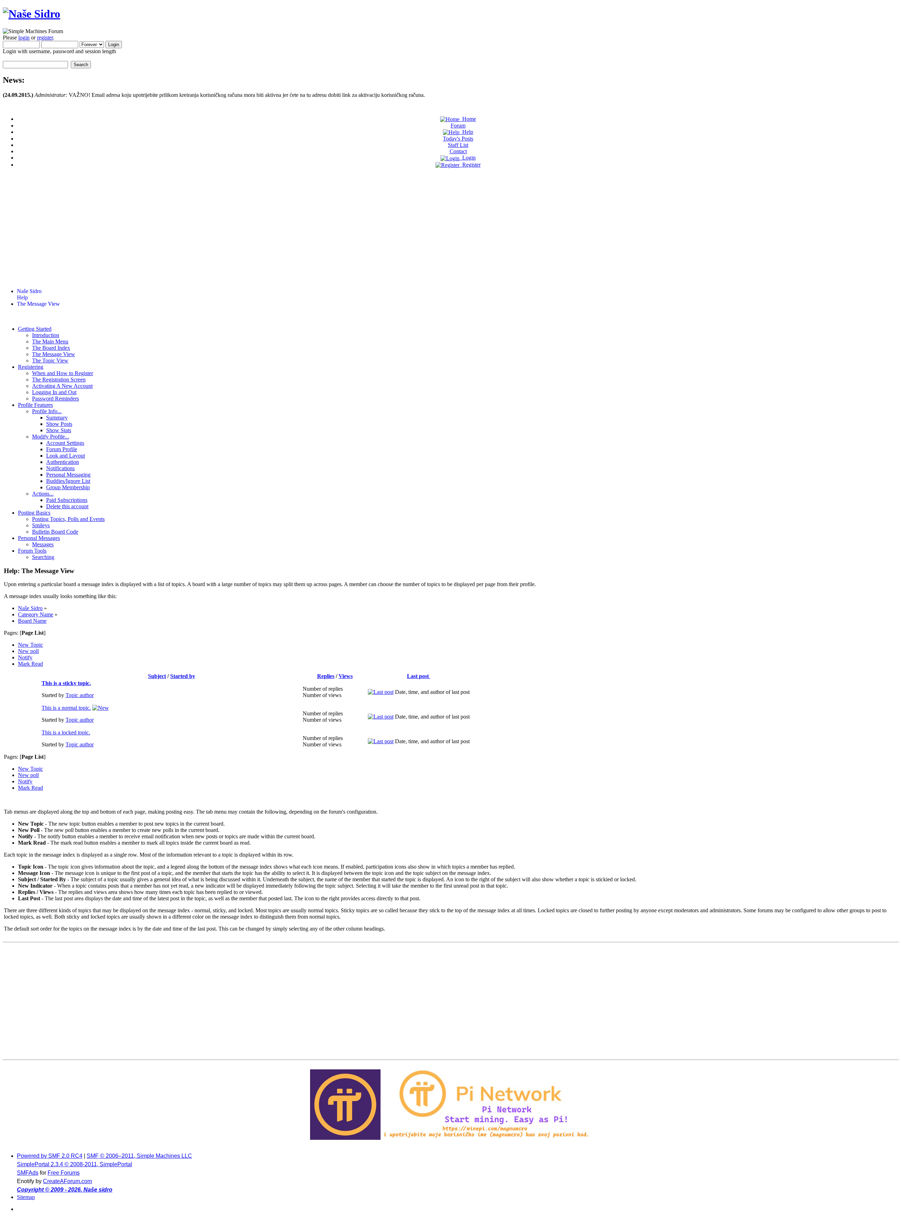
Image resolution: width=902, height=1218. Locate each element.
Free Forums (64, 1173)
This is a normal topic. (66, 708)
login (24, 38)
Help (22, 297)
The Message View (38, 304)
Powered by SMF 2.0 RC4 (49, 1156)
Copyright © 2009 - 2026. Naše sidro (64, 1190)
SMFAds (27, 1173)
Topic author (80, 695)
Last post (418, 676)
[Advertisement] (451, 233)
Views (346, 676)
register (45, 38)
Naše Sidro (29, 291)
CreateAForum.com (67, 1181)
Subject (157, 676)
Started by (182, 676)
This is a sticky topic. (66, 683)
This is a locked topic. (66, 732)
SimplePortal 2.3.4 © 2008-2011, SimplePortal (74, 1164)
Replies (325, 676)
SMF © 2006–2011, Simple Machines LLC (139, 1156)
